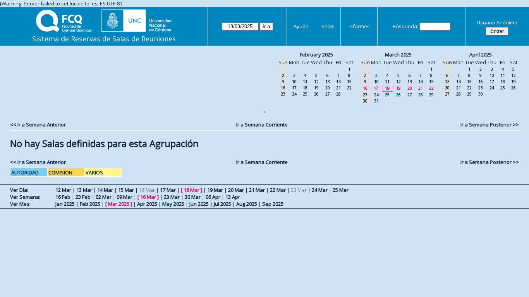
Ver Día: (19, 189)
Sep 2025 (272, 203)
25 (305, 94)
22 (349, 87)
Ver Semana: (25, 196)
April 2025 (480, 54)
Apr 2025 (147, 203)
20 (327, 87)
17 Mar (168, 189)
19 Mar (215, 189)
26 (316, 94)
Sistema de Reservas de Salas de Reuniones (104, 38)
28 (338, 94)
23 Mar (172, 196)
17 (294, 87)
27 (327, 94)
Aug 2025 (246, 203)
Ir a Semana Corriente (262, 124)
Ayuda (301, 26)
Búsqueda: (405, 26)
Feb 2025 (90, 203)
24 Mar (320, 189)
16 (480, 81)
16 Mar (148, 196)
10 (294, 81)
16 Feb (62, 196)
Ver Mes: (20, 203)
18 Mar (191, 189)
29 (431, 94)
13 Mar (84, 189)
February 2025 (316, 54)
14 (338, 81)
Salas (328, 26)
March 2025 (398, 54)
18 (305, 87)
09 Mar (124, 196)
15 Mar (126, 189)
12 (316, 81)
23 (480, 87)
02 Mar (104, 196)
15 (349, 81)
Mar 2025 (118, 203)
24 (294, 94)
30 (480, 94)
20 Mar (236, 189)
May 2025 (173, 203)
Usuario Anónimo (497, 22)
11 (305, 81)
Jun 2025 (199, 203)
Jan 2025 (65, 203)
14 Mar (105, 189)
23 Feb (83, 196)
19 (316, 87)
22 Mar (278, 189)
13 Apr (232, 196)
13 (327, 81)
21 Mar (257, 189)
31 (376, 101)
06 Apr (213, 196)
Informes (359, 26)
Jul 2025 (222, 203)
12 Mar (63, 189)
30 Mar (193, 196)
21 (338, 87)
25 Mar (341, 189)
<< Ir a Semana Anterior (38, 124)
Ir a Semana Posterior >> (489, 124)
